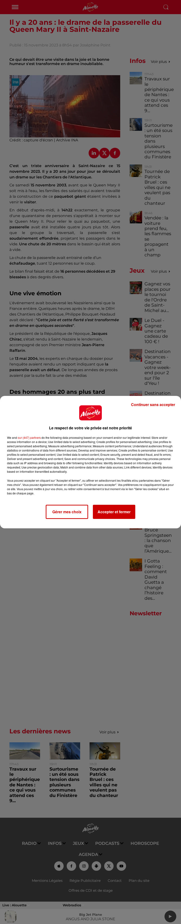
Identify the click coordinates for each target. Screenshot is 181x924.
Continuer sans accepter (153, 404)
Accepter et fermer (114, 511)
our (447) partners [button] (29, 437)
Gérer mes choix (67, 511)
